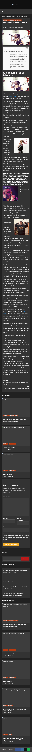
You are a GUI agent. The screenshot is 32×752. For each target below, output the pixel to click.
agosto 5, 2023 (11, 25)
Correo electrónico (20, 519)
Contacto (10, 749)
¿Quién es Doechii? (8, 474)
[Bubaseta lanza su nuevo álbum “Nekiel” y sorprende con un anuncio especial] (16, 726)
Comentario (6, 496)
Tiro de (10, 96)
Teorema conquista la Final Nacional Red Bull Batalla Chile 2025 (15, 587)
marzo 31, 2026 (10, 423)
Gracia (14, 96)
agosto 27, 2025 (10, 712)
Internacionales (18, 20)
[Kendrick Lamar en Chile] (16, 436)
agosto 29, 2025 (10, 476)
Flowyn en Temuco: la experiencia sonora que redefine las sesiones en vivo (14, 420)
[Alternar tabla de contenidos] (26, 48)
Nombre (5, 518)
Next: (17, 388)
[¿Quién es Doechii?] (16, 462)
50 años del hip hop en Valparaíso (14, 51)
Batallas (4, 705)
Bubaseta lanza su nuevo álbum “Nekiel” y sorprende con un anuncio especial (14, 594)
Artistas (4, 749)
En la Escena (11, 20)
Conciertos (5, 20)
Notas (10, 734)
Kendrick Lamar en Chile (9, 448)
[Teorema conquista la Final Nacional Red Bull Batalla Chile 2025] (16, 697)
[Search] (29, 11)
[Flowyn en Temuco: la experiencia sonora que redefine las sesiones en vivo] (16, 407)
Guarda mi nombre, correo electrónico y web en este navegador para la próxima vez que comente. (16, 537)
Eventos (16, 415)
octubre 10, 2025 (10, 449)
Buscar (4, 553)
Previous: (15, 383)
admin (5, 25)
